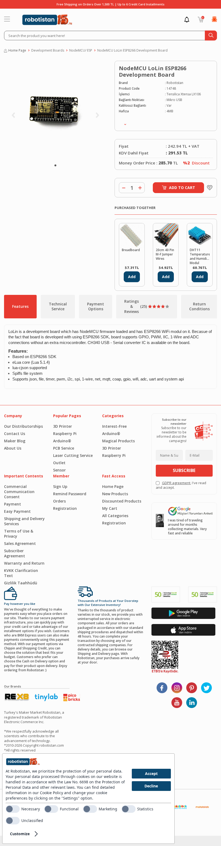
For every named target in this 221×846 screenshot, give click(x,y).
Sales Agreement (20, 543)
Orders (59, 501)
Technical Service (58, 306)
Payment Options (95, 306)
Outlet (59, 462)
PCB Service (63, 448)
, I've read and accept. (181, 485)
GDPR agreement (176, 482)
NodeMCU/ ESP (80, 50)
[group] (55, 110)
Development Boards (47, 50)
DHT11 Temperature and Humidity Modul (200, 256)
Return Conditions (199, 306)
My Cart (109, 508)
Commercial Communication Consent (19, 491)
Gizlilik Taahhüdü (20, 582)
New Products (115, 493)
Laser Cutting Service (73, 455)
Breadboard (131, 250)
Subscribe (184, 470)
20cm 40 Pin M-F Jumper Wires (165, 254)
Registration (65, 508)
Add (132, 276)
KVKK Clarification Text (21, 573)
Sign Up (60, 486)
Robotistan (175, 83)
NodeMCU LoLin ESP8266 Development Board (132, 50)
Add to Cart (182, 187)
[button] (55, 165)
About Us (12, 448)
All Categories (115, 515)
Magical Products (118, 440)
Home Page (17, 50)
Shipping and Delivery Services (24, 521)
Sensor (59, 470)
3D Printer (62, 426)
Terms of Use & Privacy (18, 533)
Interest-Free (114, 426)
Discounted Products (121, 501)
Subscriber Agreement (14, 553)
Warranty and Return (24, 563)
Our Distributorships (23, 426)
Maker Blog (14, 440)
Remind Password (69, 493)
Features (20, 306)
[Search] (211, 36)
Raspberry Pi (65, 433)
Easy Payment (17, 511)
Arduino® (62, 440)
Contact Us (14, 433)
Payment (12, 504)
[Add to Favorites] (208, 187)
